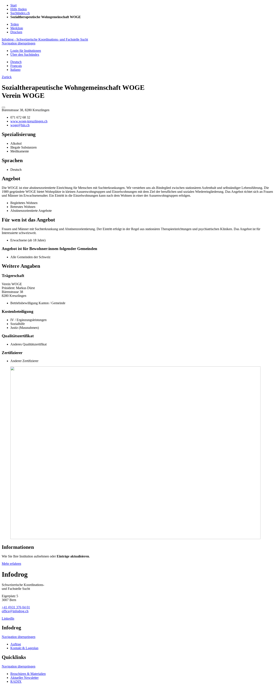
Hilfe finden (18, 9)
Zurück (7, 77)
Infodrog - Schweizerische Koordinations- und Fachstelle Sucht (45, 39)
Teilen (14, 24)
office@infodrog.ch (15, 611)
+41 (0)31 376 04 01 (16, 607)
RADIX (16, 681)
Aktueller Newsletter (24, 677)
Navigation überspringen (18, 43)
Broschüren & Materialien (28, 674)
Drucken (16, 32)
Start (13, 5)
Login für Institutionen (25, 50)
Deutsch (16, 62)
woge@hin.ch (20, 125)
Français (16, 66)
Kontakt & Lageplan (24, 648)
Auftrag (15, 644)
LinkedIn (8, 618)
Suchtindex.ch (20, 13)
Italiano (15, 69)
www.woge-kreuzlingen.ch (28, 121)
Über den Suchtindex (24, 54)
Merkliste (16, 28)
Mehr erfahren (11, 563)
